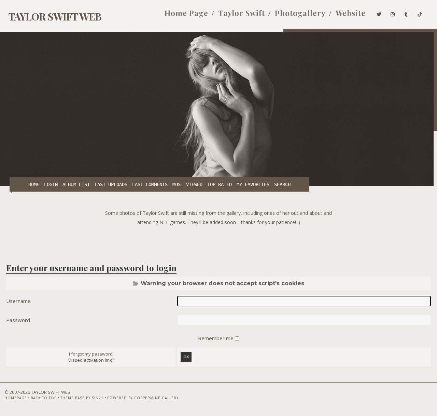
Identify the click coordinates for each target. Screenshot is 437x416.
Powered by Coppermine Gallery (143, 398)
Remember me (216, 338)
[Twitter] (379, 13)
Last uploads (111, 184)
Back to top (44, 398)
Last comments (150, 184)
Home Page (186, 13)
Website (351, 13)
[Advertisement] (218, 242)
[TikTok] (419, 13)
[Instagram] (392, 13)
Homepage (15, 398)
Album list (76, 184)
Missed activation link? (91, 360)
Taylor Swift (241, 13)
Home (33, 184)
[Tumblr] (406, 13)
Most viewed (187, 184)
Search (282, 184)
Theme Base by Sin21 (81, 398)
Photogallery (300, 13)
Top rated (219, 184)
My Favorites (253, 184)
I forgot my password (91, 354)
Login (51, 184)
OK (186, 356)
